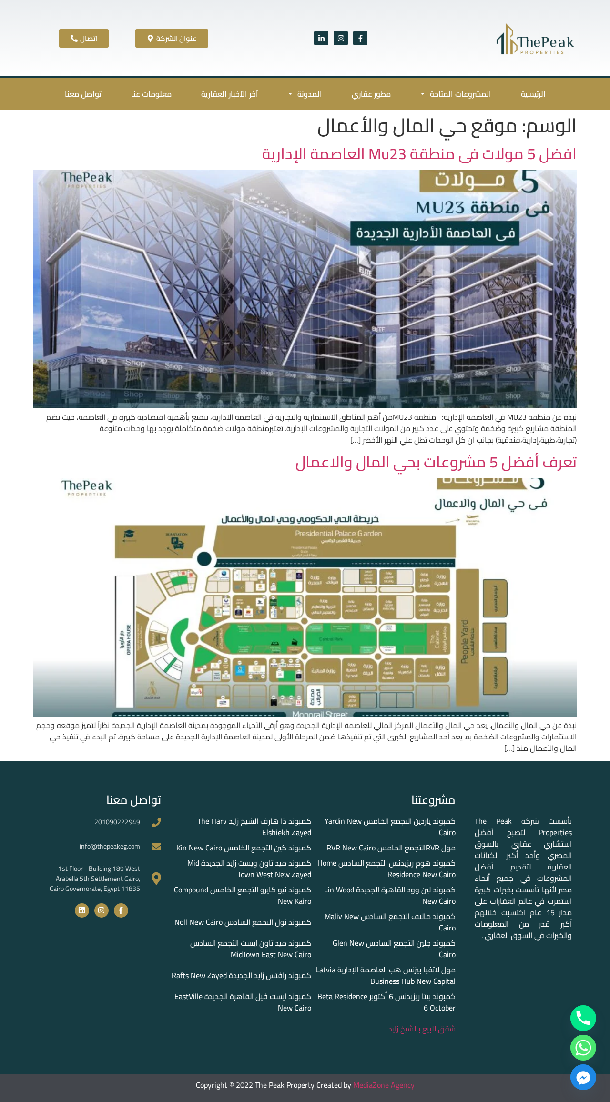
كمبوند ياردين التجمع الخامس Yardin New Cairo (390, 826)
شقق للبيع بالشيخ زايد (422, 1028)
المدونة (309, 94)
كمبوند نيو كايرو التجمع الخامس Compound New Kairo (242, 895)
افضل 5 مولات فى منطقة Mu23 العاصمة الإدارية (419, 153)
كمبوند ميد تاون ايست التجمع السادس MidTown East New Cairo (250, 948)
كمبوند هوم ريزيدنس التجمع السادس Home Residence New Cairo (386, 868)
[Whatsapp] (583, 1048)
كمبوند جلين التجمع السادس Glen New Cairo (394, 948)
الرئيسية (533, 94)
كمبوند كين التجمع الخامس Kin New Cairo (243, 847)
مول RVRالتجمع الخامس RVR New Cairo (391, 847)
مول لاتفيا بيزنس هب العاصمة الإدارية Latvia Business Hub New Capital (385, 975)
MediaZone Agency (384, 1085)
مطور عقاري (371, 94)
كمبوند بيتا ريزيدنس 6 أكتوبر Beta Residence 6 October (386, 1002)
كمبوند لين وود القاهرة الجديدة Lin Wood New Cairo (390, 895)
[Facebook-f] (360, 38)
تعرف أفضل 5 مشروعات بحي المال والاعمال (436, 461)
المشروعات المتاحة (460, 94)
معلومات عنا (151, 94)
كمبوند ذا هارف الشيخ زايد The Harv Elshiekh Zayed (254, 826)
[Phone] (583, 1018)
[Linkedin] (82, 910)
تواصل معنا (83, 94)
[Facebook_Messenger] (583, 1077)
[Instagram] (341, 38)
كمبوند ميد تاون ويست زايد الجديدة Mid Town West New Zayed (249, 868)
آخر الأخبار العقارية (229, 94)
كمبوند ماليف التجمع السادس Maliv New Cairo (390, 922)
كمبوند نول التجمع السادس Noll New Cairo (242, 922)
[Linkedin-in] (321, 38)
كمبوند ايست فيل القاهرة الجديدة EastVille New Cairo (242, 1002)
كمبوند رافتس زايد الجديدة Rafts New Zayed (241, 975)
